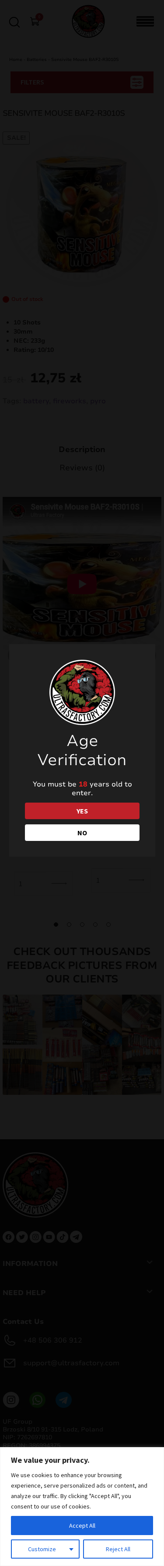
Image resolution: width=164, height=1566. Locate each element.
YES (82, 811)
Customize (42, 1549)
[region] (82, 1506)
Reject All (118, 1549)
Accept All (82, 1525)
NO (82, 832)
